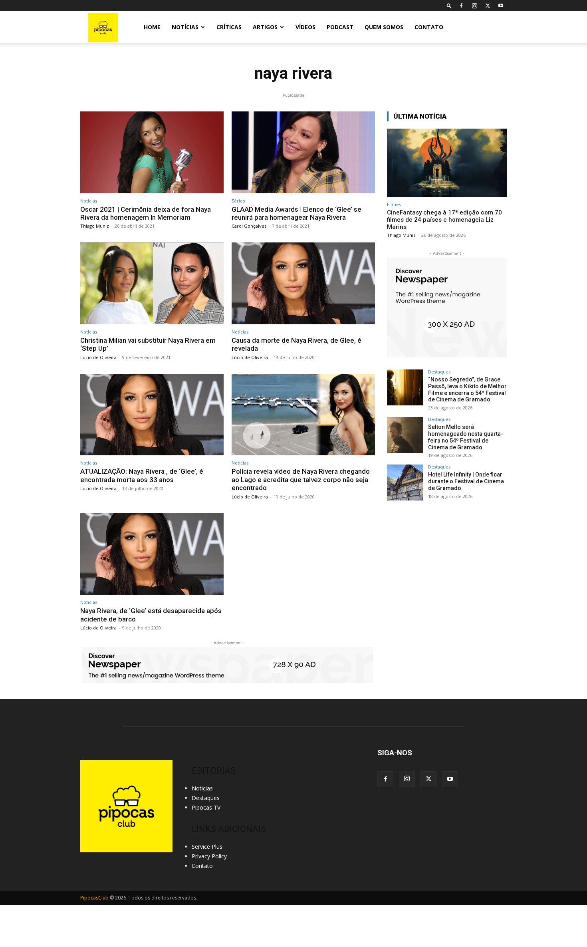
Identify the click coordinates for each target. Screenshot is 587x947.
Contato (428, 27)
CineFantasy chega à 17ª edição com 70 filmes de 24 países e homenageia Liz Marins (444, 219)
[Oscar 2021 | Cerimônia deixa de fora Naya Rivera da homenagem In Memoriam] (152, 152)
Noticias (88, 201)
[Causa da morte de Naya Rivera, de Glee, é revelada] (303, 283)
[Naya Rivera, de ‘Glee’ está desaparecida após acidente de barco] (152, 554)
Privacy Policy (209, 856)
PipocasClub (94, 897)
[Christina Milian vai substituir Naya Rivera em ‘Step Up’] (152, 283)
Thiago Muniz (94, 226)
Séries (238, 201)
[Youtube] (501, 5)
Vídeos (305, 27)
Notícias (185, 27)
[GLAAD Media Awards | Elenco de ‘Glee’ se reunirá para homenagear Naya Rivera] (303, 152)
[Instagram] (474, 5)
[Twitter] (488, 5)
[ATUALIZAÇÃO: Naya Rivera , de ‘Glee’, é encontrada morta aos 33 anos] (152, 415)
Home (152, 27)
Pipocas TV (206, 807)
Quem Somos (384, 27)
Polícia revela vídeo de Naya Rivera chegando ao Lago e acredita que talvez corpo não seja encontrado (301, 479)
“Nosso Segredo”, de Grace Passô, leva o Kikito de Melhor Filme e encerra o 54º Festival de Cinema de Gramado (467, 389)
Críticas (229, 27)
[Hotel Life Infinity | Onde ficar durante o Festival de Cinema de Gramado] (405, 482)
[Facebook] (461, 5)
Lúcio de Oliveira (98, 357)
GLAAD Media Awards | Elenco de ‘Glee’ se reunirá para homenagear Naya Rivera (296, 213)
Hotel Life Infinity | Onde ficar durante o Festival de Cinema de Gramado (466, 481)
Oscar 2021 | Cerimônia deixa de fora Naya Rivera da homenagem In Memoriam (145, 213)
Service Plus (207, 846)
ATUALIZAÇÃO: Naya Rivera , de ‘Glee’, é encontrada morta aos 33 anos (141, 475)
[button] (449, 5)
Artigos (265, 27)
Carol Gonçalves (249, 226)
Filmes (394, 204)
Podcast (340, 27)
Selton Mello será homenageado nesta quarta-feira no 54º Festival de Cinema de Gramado (465, 437)
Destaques (439, 371)
